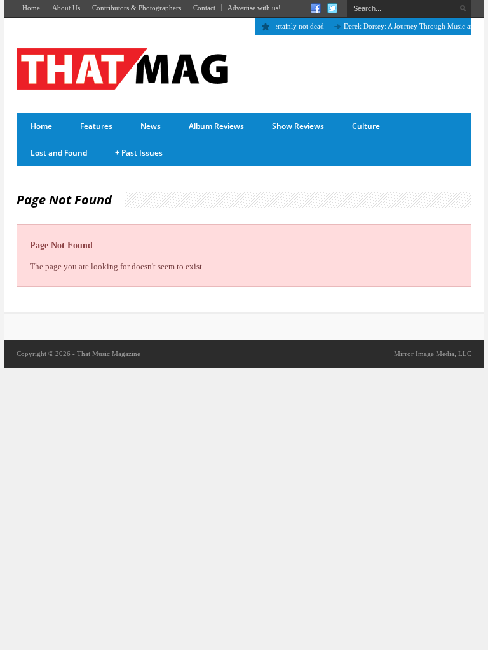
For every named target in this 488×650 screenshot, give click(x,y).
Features (96, 126)
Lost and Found (58, 152)
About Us (66, 7)
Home (31, 7)
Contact (204, 7)
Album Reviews (216, 126)
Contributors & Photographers (136, 7)
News (150, 126)
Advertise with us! (254, 7)
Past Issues (139, 152)
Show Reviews (298, 126)
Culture (366, 126)
